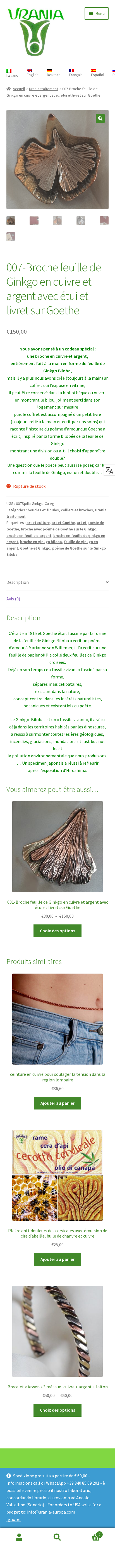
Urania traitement (43, 88)
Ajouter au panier (57, 1103)
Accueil (19, 88)
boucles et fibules (43, 509)
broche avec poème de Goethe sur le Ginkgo (58, 529)
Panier (88, 1532)
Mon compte (19, 1537)
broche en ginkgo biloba (41, 541)
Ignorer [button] (13, 1519)
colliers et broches (77, 509)
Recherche (57, 1537)
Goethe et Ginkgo (35, 548)
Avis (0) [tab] (13, 599)
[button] (100, 118)
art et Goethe (63, 522)
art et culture (38, 522)
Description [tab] (17, 582)
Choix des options (57, 930)
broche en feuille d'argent (28, 535)
